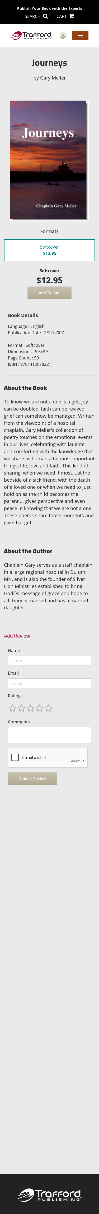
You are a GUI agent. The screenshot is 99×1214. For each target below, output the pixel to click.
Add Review (17, 636)
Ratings (15, 696)
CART (62, 16)
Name (14, 650)
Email (13, 673)
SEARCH (33, 16)
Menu (80, 35)
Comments (19, 722)
